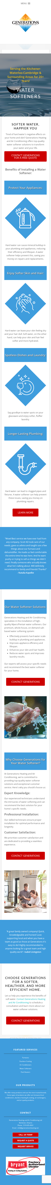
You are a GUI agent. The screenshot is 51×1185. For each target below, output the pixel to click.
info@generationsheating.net (28, 1128)
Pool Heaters (25, 1072)
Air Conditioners (25, 1065)
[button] (25, 3)
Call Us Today (25, 1134)
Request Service (25, 1146)
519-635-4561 (28, 1125)
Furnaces (25, 1058)
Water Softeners (26, 1068)
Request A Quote (25, 1140)
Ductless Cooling (25, 1061)
